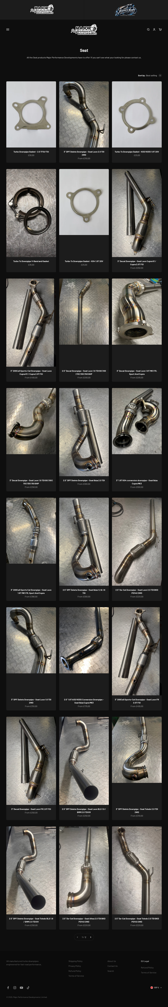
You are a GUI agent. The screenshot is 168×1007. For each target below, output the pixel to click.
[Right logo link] (126, 10)
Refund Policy (75, 971)
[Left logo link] (42, 10)
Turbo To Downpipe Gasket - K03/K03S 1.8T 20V (137, 151)
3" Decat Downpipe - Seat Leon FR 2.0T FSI (31, 809)
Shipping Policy (75, 961)
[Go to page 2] (90, 937)
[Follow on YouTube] (21, 987)
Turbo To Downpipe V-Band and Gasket (31, 261)
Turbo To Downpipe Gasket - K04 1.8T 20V (84, 261)
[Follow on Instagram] (15, 987)
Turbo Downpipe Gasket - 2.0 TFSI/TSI (31, 151)
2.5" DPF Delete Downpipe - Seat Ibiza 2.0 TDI (84, 480)
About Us (111, 961)
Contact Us (112, 966)
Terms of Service (76, 976)
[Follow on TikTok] (28, 987)
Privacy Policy (75, 966)
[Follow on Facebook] (8, 987)
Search (110, 971)
